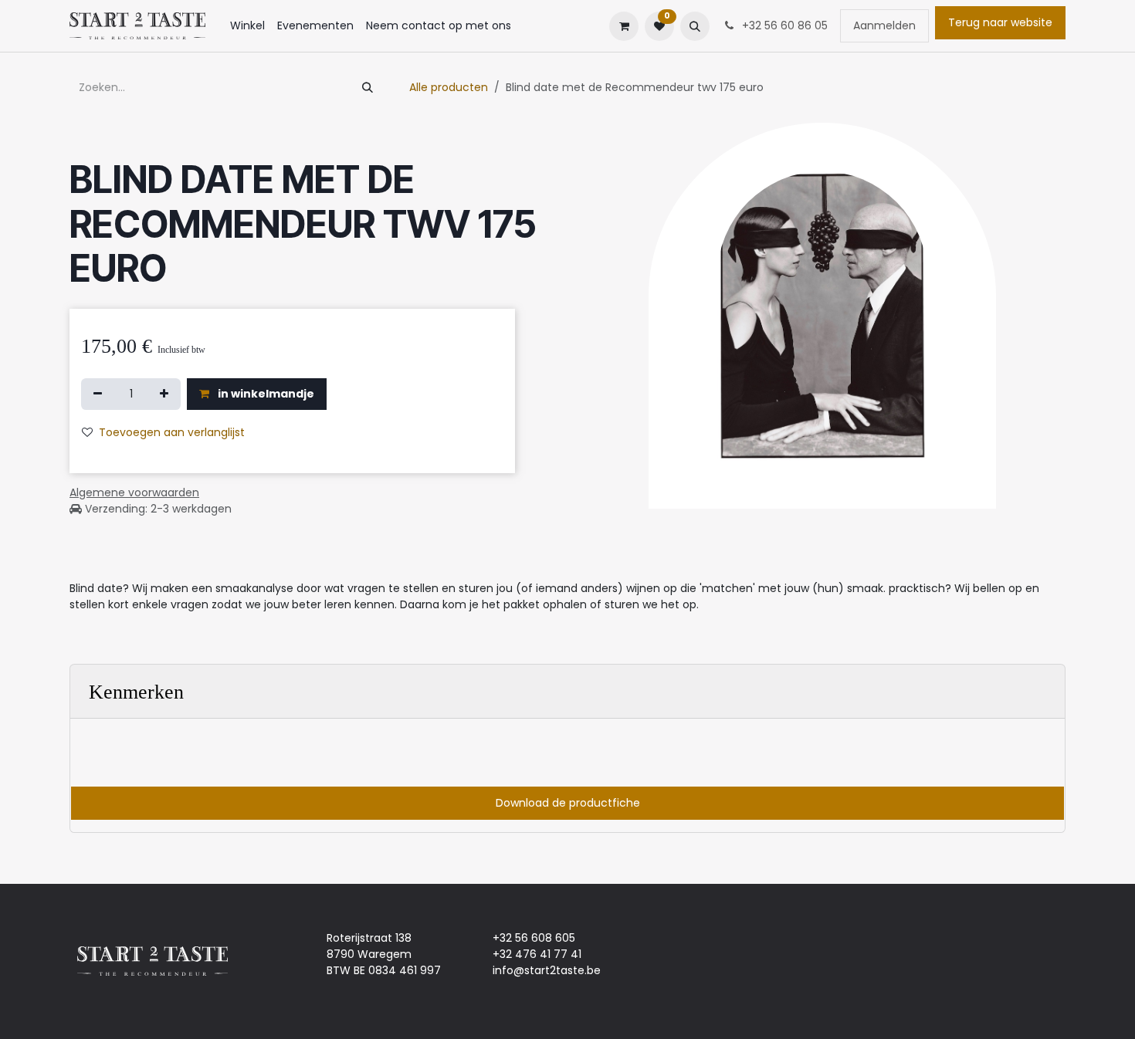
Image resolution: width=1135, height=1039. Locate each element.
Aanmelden (884, 25)
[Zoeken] (367, 87)
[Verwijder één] (97, 394)
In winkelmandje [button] (264, 393)
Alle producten (448, 87)
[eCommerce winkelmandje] (624, 26)
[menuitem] (247, 26)
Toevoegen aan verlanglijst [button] (172, 432)
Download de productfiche (568, 803)
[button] (695, 26)
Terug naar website (1000, 22)
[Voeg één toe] (164, 394)
